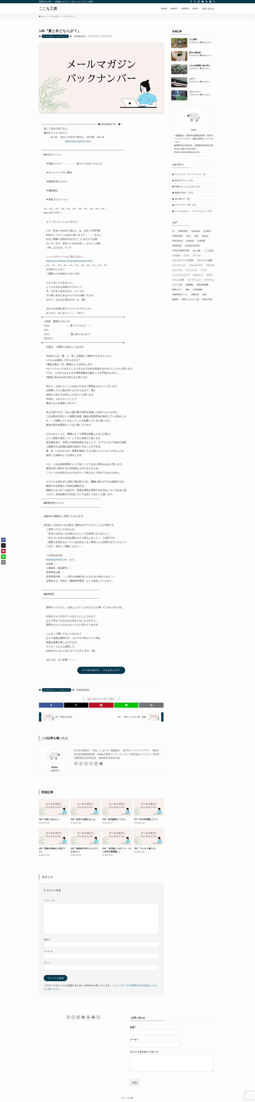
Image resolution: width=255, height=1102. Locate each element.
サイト (47, 963)
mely (196, 236)
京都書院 (189, 285)
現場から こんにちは (187, 186)
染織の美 (195, 294)
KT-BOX (207, 231)
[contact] (210, 1)
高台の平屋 (207, 299)
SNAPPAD (177, 246)
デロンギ (210, 265)
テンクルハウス (196, 265)
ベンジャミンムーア (181, 275)
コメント (49, 900)
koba (54, 767)
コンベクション (179, 265)
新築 (187, 289)
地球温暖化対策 (79, 36)
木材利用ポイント (180, 294)
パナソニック (191, 270)
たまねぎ (176, 255)
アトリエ (197, 255)
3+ (173, 231)
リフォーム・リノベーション (190, 174)
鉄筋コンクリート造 (190, 299)
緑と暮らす (182, 199)
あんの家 (196, 250)
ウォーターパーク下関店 (182, 260)
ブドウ (203, 270)
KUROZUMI (177, 236)
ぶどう (186, 255)
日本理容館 (197, 289)
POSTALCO (177, 241)
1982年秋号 (183, 231)
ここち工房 (48, 8)
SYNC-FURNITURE (180, 250)
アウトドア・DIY (185, 205)
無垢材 (175, 299)
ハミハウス (177, 270)
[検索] (214, 1)
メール (48, 951)
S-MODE (190, 241)
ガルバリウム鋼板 (204, 260)
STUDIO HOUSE (192, 246)
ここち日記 (209, 250)
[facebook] (191, 1)
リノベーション (194, 280)
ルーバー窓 (177, 285)
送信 (134, 1082)
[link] (76, 764)
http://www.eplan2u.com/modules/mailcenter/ (69, 261)
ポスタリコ (198, 275)
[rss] (206, 1)
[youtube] (203, 1)
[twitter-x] (195, 1)
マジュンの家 (178, 280)
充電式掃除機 (202, 285)
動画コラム (177, 289)
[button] (51, 705)
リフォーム (209, 280)
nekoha (205, 236)
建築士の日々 (184, 192)
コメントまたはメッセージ (144, 1051)
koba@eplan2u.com (56, 559)
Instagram (196, 231)
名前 (47, 939)
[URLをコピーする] (151, 705)
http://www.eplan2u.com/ (77, 141)
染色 (204, 294)
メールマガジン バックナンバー (55, 36)
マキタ (209, 275)
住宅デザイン (184, 180)
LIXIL (188, 236)
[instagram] (199, 1)
